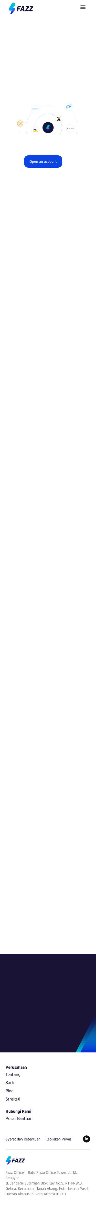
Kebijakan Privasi (59, 1139)
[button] (83, 7)
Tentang (13, 1074)
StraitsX (13, 1099)
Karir (10, 1082)
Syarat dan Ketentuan (23, 1139)
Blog (10, 1090)
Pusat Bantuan (19, 1118)
